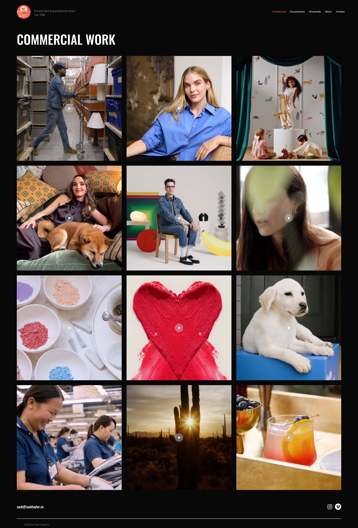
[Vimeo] (338, 507)
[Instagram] (330, 507)
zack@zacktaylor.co (30, 506)
